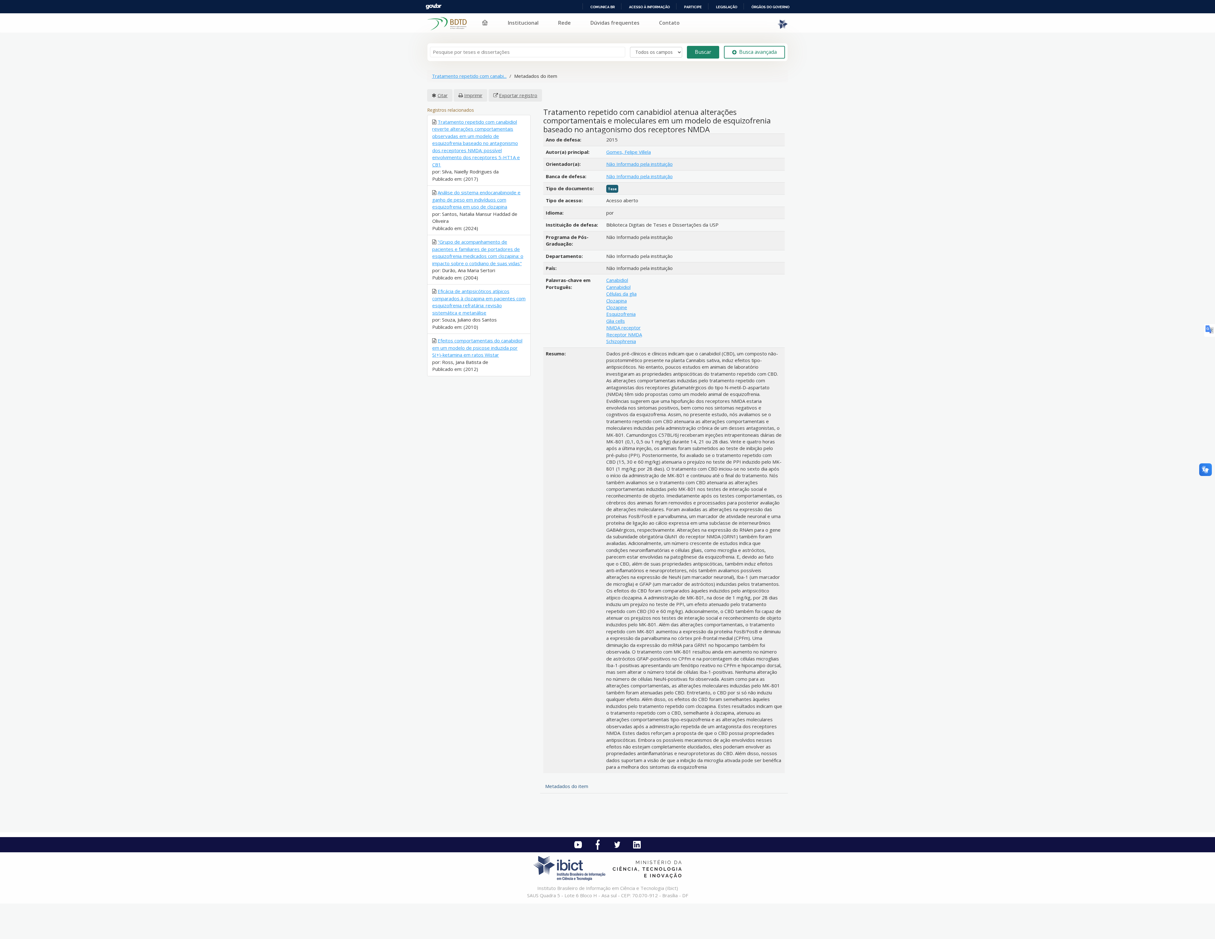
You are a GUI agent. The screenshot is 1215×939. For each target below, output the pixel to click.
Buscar (703, 51)
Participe (693, 7)
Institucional (523, 22)
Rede (564, 22)
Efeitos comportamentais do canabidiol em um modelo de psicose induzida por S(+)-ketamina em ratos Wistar (477, 347)
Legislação (726, 7)
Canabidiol (617, 280)
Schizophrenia (621, 341)
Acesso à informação (649, 7)
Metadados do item (566, 786)
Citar (443, 95)
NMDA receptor (623, 327)
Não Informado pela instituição (639, 164)
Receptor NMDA (624, 334)
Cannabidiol (618, 287)
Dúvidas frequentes (614, 22)
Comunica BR (602, 7)
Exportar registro (518, 95)
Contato (669, 22)
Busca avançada (758, 51)
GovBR (433, 6)
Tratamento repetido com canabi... (469, 76)
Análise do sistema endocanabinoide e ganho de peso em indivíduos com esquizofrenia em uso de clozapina (476, 199)
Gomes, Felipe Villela (628, 152)
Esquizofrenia (621, 314)
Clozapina (616, 300)
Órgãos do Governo (770, 7)
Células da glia (621, 294)
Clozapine (616, 307)
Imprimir (473, 95)
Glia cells (615, 321)
